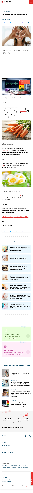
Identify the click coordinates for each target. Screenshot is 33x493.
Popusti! (14, 467)
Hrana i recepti (6, 445)
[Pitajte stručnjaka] (32, 478)
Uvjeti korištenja (6, 479)
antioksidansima (6, 150)
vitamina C (18, 196)
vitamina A (23, 111)
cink (3, 165)
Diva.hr (20, 465)
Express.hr (25, 467)
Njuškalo (4, 467)
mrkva (20, 107)
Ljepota (4, 442)
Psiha (3, 439)
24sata (9, 467)
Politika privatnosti (6, 481)
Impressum (4, 477)
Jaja (4, 159)
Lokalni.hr (25, 465)
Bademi (5, 204)
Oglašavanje (5, 475)
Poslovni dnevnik (13, 465)
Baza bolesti (5, 455)
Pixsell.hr (19, 467)
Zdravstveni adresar (7, 452)
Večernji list (4, 465)
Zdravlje (4, 435)
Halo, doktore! (6, 449)
